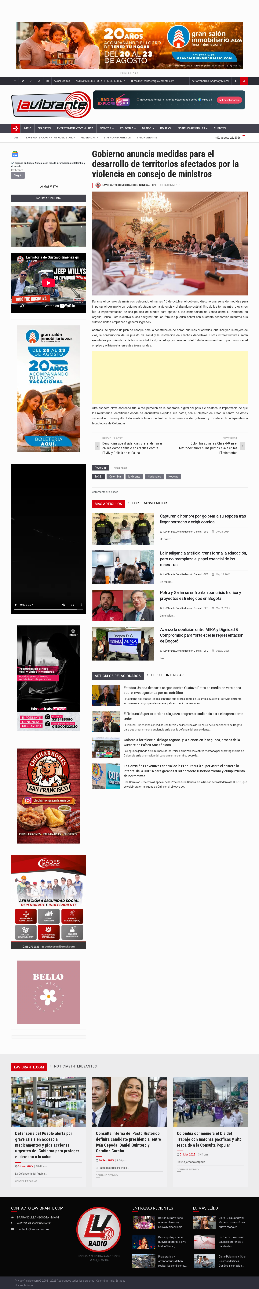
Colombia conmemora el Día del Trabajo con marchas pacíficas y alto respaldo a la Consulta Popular (209, 1139)
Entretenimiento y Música (75, 128)
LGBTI (17, 137)
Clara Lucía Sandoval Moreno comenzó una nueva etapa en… (232, 1222)
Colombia (127, 128)
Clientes (220, 128)
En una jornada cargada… (192, 1161)
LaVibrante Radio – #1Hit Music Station (50, 137)
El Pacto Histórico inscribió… (112, 1167)
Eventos (106, 128)
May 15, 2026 (223, 574)
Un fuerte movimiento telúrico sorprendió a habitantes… (232, 1242)
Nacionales (120, 467)
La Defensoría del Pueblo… (31, 1173)
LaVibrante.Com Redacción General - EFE (129, 185)
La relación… (167, 615)
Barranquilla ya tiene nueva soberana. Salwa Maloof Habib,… (172, 1242)
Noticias (173, 476)
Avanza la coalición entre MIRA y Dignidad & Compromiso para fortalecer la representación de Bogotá (201, 635)
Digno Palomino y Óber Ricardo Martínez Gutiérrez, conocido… (232, 1261)
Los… (163, 658)
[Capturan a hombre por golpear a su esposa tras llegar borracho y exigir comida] (123, 528)
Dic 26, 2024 (222, 531)
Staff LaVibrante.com (117, 137)
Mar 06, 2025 (223, 608)
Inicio (27, 128)
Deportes (44, 128)
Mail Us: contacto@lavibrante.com (153, 80)
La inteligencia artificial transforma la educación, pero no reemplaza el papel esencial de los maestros (203, 559)
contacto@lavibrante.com (33, 1229)
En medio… (166, 581)
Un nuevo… (166, 539)
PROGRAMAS (88, 137)
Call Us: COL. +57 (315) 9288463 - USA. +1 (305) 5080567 (91, 80)
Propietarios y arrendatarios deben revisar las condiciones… (172, 1261)
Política (166, 128)
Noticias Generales (192, 128)
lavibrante (134, 476)
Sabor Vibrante (147, 137)
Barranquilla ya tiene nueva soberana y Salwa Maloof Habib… (171, 1222)
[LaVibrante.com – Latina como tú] (52, 104)
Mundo (147, 128)
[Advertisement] (170, 377)
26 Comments (172, 185)
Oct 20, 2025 (222, 650)
